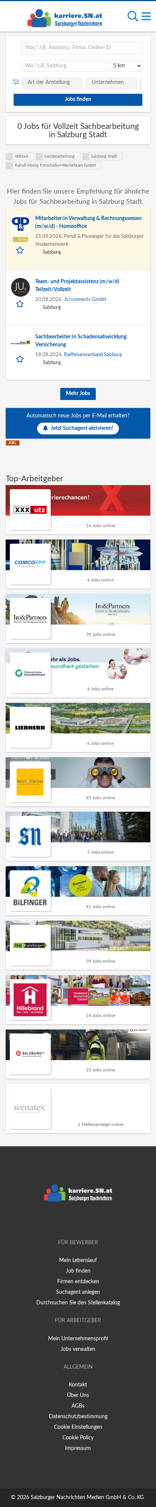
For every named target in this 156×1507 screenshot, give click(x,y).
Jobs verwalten (78, 1349)
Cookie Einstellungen (78, 1427)
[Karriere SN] (64, 17)
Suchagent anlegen (78, 1292)
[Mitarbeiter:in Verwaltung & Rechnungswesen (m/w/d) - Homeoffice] (20, 224)
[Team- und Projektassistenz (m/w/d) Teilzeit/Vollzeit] (20, 287)
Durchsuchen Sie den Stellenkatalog (78, 1302)
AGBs (78, 1406)
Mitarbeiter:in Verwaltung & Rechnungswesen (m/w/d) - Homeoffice (88, 222)
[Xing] (79, 1221)
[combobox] (82, 48)
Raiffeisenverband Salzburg (93, 354)
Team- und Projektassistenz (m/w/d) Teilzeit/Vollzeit (77, 285)
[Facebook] (66, 1221)
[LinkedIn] (90, 1221)
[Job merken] (20, 250)
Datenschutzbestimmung (78, 1416)
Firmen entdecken (78, 1281)
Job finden (78, 1271)
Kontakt (78, 1385)
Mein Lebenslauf (78, 1260)
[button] (18, 82)
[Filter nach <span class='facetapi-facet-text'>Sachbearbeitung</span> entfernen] (39, 156)
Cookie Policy (78, 1437)
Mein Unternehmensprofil (78, 1338)
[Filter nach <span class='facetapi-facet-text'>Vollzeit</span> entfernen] (9, 156)
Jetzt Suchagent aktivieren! (82, 428)
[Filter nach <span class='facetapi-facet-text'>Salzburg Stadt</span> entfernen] (86, 156)
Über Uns (78, 1395)
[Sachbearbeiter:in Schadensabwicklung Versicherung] (20, 342)
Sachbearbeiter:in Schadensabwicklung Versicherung (80, 340)
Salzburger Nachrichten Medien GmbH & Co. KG (87, 1497)
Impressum (78, 1448)
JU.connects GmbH (85, 299)
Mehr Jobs (78, 393)
